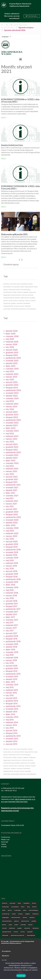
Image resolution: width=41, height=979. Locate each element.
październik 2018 (13, 579)
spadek (13, 303)
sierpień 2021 (11, 490)
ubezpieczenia (8, 306)
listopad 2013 (11, 733)
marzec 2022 (11, 471)
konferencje (7, 292)
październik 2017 (13, 609)
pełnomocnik (25, 298)
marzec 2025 (11, 377)
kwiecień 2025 (12, 374)
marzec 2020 (11, 536)
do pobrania (15, 287)
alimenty (6, 284)
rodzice (27, 300)
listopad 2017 (11, 606)
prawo (15, 300)
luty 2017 (10, 630)
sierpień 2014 (11, 711)
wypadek (28, 306)
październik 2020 (13, 517)
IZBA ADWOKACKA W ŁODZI (11, 53)
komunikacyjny (25, 289)
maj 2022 (10, 466)
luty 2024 (10, 409)
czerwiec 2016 (12, 652)
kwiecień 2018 (12, 593)
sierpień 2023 (12, 425)
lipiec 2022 (10, 460)
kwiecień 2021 (12, 501)
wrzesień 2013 (12, 738)
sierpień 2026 (12, 331)
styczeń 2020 (12, 541)
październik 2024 (13, 390)
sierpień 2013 (11, 741)
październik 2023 (13, 420)
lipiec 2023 (10, 428)
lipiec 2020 (10, 525)
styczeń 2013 (11, 744)
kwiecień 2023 (12, 436)
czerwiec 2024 (12, 398)
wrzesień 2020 (12, 520)
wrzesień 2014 (12, 709)
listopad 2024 (12, 387)
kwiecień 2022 (12, 468)
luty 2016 (10, 663)
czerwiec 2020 (12, 528)
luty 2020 (10, 539)
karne (18, 289)
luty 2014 (10, 728)
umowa (16, 306)
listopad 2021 (11, 482)
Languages (5, 36)
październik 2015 (13, 674)
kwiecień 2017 (12, 625)
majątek (25, 292)
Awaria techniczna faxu (12, 145)
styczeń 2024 (12, 412)
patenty (17, 298)
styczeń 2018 (11, 601)
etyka (35, 287)
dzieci (22, 287)
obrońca (30, 295)
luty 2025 (10, 379)
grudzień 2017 (12, 603)
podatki (32, 298)
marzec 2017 (11, 628)
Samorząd (4, 842)
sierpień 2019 (11, 555)
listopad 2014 (11, 703)
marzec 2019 (11, 566)
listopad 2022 (12, 450)
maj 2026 (10, 339)
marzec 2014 (11, 725)
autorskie (13, 284)
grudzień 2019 (12, 544)
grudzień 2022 (12, 447)
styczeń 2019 (11, 571)
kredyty (19, 292)
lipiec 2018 (10, 585)
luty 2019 (10, 568)
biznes (30, 284)
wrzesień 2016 (12, 644)
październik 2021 (13, 485)
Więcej (3, 117)
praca (11, 300)
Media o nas (5, 839)
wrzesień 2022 (12, 455)
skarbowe (6, 303)
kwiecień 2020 (12, 533)
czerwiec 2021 (12, 495)
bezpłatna (24, 284)
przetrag (21, 300)
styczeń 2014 (11, 730)
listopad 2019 (11, 547)
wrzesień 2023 (12, 423)
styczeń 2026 (12, 350)
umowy (21, 306)
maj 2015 (10, 687)
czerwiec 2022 (12, 463)
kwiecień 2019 (12, 563)
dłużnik (30, 287)
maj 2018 (10, 590)
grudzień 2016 (12, 636)
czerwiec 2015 (12, 684)
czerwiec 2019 (12, 558)
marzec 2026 (11, 344)
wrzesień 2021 (12, 487)
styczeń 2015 (11, 698)
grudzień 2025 (12, 352)
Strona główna (6, 951)
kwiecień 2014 (12, 722)
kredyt (14, 292)
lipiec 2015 (10, 682)
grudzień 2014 (12, 701)
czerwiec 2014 (12, 717)
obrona (24, 295)
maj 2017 (9, 622)
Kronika (4, 846)
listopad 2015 (11, 671)
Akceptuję (21, 976)
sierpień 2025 (12, 363)
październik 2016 (13, 641)
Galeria (3, 844)
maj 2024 (10, 401)
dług (26, 287)
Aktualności (5, 955)
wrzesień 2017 (12, 612)
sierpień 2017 (11, 614)
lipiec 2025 (10, 366)
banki (18, 284)
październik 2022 (13, 452)
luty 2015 (10, 695)
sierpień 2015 (11, 679)
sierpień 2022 (12, 458)
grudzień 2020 (12, 512)
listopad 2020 (12, 514)
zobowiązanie (31, 309)
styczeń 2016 (11, 666)
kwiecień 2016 (12, 657)
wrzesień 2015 (12, 676)
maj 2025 (10, 371)
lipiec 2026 (10, 333)
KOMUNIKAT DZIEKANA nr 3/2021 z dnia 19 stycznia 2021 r (20, 100)
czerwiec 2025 (12, 369)
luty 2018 (10, 598)
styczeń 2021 (11, 509)
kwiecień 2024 (12, 404)
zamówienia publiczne (18, 309)
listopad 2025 (12, 355)
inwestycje (12, 289)
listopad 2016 (11, 639)
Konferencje (5, 837)
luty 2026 (10, 347)
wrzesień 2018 (12, 582)
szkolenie (19, 303)
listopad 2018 (11, 576)
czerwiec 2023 (12, 431)
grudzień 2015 (12, 668)
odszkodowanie (8, 298)
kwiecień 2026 (12, 342)
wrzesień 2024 (12, 393)
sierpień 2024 (12, 396)
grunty (5, 289)
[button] (20, 59)
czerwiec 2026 (12, 336)
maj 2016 (10, 655)
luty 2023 (10, 441)
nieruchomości (16, 295)
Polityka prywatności (15, 943)
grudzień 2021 (12, 479)
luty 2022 (10, 474)
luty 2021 (10, 506)
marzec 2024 (11, 406)
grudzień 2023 (12, 414)
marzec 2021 (11, 504)
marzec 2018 (11, 595)
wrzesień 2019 (12, 552)
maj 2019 (10, 560)
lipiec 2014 (10, 714)
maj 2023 (10, 433)
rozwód (33, 300)
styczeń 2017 (11, 633)
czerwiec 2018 (12, 587)
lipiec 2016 (10, 649)
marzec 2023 (11, 439)
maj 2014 (10, 720)
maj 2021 (10, 498)
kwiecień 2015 (12, 690)
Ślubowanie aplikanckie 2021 (14, 234)
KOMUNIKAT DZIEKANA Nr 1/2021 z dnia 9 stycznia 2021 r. (20, 187)
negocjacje (7, 295)
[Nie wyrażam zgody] (37, 970)
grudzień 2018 (12, 574)
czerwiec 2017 (12, 620)
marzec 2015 (11, 693)
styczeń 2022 (12, 477)
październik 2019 (13, 549)
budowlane (7, 287)
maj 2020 (10, 531)
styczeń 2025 (12, 382)
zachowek (6, 309)
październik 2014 (13, 706)
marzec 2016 (11, 660)
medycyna (32, 292)
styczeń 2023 (12, 444)
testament (26, 303)
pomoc (5, 300)
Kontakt (4, 960)
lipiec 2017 (10, 617)
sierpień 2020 (12, 522)
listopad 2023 (12, 417)
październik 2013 (13, 736)
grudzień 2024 (12, 385)
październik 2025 (13, 358)
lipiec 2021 (10, 493)
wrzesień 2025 (12, 360)
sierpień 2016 (11, 647)
